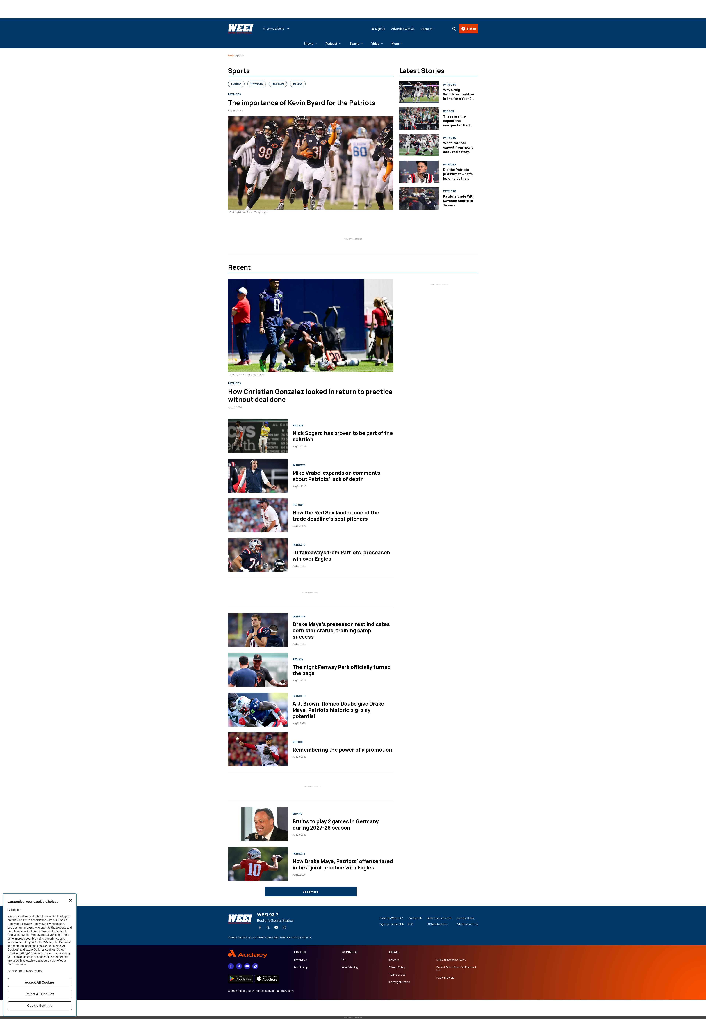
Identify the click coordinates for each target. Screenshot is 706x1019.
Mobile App (301, 967)
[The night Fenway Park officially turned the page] (258, 670)
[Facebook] (260, 927)
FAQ (344, 959)
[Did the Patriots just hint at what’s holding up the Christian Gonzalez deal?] (419, 172)
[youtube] (276, 927)
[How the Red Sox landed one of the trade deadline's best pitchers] (258, 515)
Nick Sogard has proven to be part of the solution (343, 436)
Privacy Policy (397, 967)
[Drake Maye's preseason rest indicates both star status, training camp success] (258, 630)
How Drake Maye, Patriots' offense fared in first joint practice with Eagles (343, 864)
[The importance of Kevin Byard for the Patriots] (310, 163)
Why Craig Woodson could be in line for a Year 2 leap (458, 96)
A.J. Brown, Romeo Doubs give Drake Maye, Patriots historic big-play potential (338, 710)
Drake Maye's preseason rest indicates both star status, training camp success (341, 630)
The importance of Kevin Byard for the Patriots (301, 102)
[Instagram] (284, 927)
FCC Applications (437, 924)
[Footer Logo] (257, 954)
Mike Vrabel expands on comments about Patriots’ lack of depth (336, 475)
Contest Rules (465, 918)
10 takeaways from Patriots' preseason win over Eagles (341, 555)
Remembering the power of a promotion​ (342, 749)
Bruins (297, 84)
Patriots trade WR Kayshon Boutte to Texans (458, 200)
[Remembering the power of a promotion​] (258, 749)
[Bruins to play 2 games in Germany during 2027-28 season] (258, 824)
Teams (354, 43)
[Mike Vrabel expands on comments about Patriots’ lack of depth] (258, 476)
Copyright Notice (399, 982)
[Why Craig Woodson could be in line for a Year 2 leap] (419, 92)
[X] (268, 927)
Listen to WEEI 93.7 (391, 918)
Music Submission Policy (451, 959)
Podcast (331, 43)
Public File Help (445, 977)
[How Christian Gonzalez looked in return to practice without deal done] (310, 325)
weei (231, 55)
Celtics (236, 84)
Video (375, 43)
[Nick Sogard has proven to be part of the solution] (258, 436)
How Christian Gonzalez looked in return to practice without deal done (310, 395)
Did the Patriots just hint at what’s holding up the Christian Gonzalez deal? (459, 178)
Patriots (257, 84)
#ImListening (350, 967)
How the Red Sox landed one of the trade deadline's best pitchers (336, 515)
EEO (410, 924)
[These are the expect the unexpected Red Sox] (419, 118)
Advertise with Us (403, 28)
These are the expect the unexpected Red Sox (456, 123)
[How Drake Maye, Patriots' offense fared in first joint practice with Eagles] (258, 864)
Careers (394, 959)
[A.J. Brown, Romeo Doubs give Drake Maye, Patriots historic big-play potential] (258, 710)
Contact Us (415, 918)
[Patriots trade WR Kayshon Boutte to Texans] (419, 198)
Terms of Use (397, 974)
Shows (308, 43)
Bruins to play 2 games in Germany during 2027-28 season (336, 824)
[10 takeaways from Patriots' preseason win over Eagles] (258, 555)
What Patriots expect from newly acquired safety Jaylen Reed (458, 149)
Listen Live (300, 959)
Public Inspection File (439, 918)
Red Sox (278, 84)
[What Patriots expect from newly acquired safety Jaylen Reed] (419, 145)
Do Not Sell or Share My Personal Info (456, 969)
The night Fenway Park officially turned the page (342, 670)
